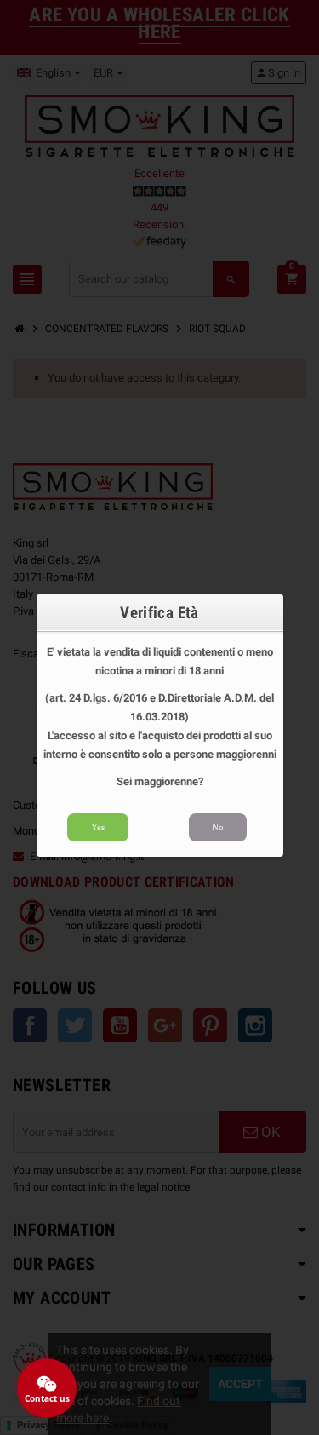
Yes (98, 827)
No (218, 827)
